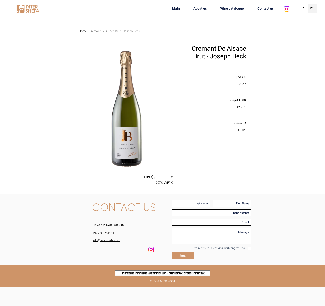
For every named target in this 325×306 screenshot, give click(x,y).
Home (83, 31)
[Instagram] (286, 9)
